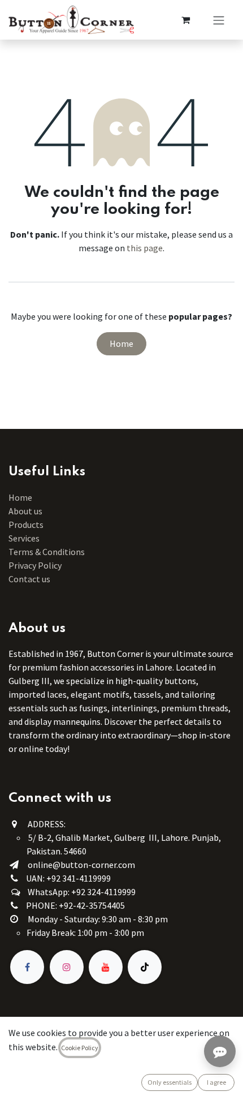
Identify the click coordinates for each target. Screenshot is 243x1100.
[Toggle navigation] (219, 20)
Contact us (29, 579)
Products (26, 524)
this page (145, 247)
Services (24, 538)
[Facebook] (27, 967)
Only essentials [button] (169, 1082)
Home (121, 343)
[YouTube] (106, 967)
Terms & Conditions (47, 551)
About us (25, 511)
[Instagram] (67, 967)
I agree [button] (216, 1082)
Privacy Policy (35, 565)
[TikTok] (145, 967)
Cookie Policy (79, 1047)
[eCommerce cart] (185, 20)
